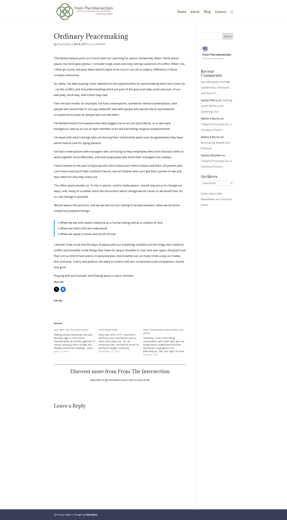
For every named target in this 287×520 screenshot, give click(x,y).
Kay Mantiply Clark (213, 82)
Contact (221, 12)
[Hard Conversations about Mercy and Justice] (165, 342)
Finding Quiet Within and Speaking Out (216, 105)
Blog (207, 12)
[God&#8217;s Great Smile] (120, 340)
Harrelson (91, 514)
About (195, 12)
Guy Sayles (64, 44)
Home (181, 12)
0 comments (98, 44)
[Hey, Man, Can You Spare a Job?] (76, 340)
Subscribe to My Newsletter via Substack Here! (216, 199)
